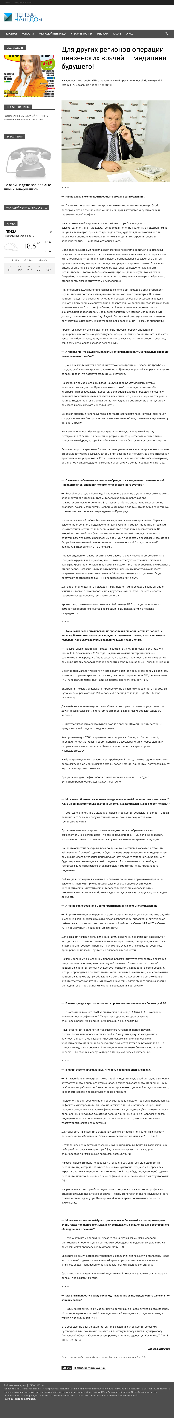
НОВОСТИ (28, 33)
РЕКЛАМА (102, 33)
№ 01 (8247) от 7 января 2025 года (89, 1368)
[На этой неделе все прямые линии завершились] (29, 162)
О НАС (129, 33)
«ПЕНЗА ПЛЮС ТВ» (81, 33)
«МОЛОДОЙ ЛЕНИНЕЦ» (52, 33)
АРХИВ (117, 33)
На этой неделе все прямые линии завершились (27, 187)
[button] (166, 34)
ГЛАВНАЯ (11, 33)
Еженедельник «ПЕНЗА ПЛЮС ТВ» (23, 119)
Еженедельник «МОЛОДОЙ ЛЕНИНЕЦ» (26, 115)
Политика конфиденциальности (20, 1398)
